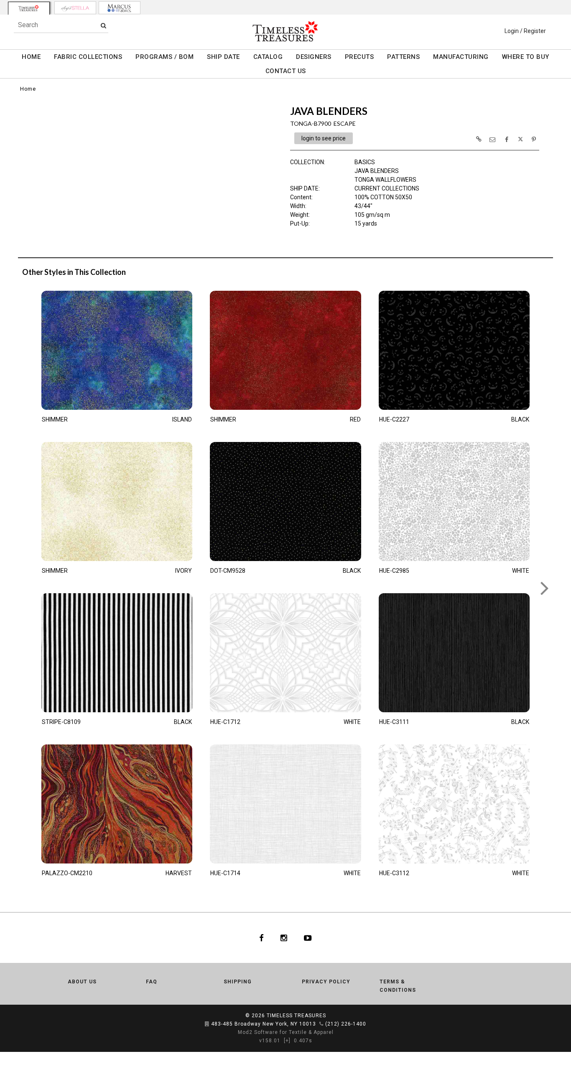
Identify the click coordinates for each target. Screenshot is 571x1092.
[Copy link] (479, 139)
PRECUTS (359, 57)
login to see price (323, 138)
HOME (31, 57)
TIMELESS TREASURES (296, 1015)
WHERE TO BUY (525, 57)
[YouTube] (308, 938)
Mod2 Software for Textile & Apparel (286, 1032)
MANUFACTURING (461, 57)
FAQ (151, 982)
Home (28, 89)
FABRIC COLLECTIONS (88, 57)
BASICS (364, 162)
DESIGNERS (313, 57)
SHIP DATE (223, 57)
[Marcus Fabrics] (119, 7)
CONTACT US (285, 71)
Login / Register (525, 31)
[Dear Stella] (75, 7)
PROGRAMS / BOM (164, 57)
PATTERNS (403, 57)
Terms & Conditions (398, 986)
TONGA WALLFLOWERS (385, 179)
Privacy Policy (326, 982)
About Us (82, 982)
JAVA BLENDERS (376, 171)
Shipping (238, 982)
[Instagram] (283, 938)
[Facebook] (261, 938)
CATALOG (268, 57)
